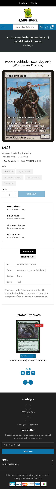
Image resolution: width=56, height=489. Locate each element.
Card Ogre (28, 45)
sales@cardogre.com (28, 424)
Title (4, 166)
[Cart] (52, 27)
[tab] (28, 251)
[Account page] (46, 27)
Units (4, 189)
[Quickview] (23, 373)
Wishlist (34, 3)
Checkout (23, 3)
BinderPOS (36, 478)
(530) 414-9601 (28, 412)
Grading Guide (33, 161)
